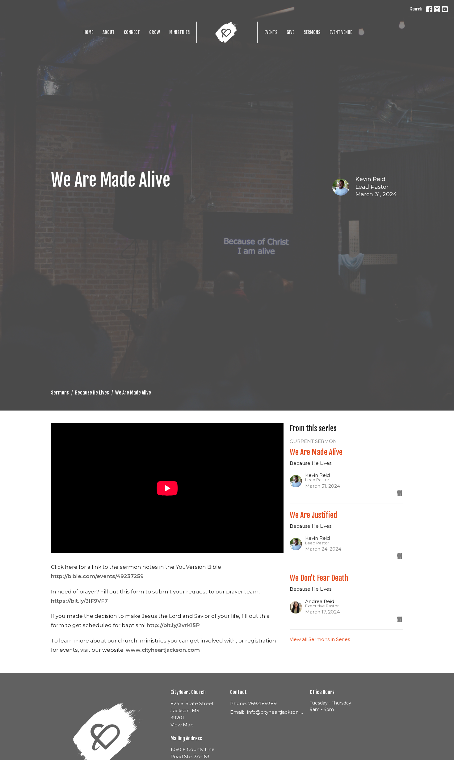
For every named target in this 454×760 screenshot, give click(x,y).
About (109, 32)
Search (416, 8)
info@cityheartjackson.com (275, 712)
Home (88, 32)
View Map (182, 725)
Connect (132, 32)
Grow (154, 32)
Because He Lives (92, 393)
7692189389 (262, 703)
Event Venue (341, 32)
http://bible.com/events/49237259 (97, 576)
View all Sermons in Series (320, 639)
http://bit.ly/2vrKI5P (173, 625)
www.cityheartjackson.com (163, 650)
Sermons (312, 32)
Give (290, 32)
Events (270, 32)
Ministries (179, 32)
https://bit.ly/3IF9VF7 (79, 601)
